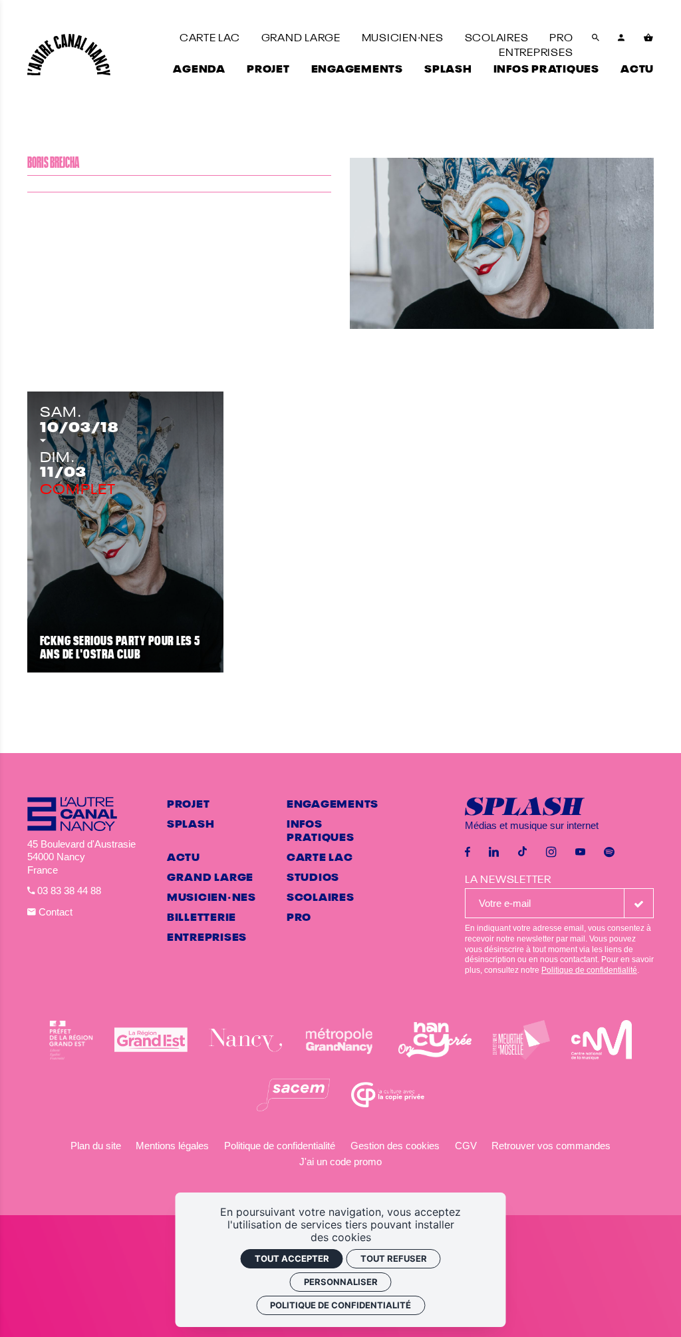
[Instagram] (551, 852)
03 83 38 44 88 (68, 890)
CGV (466, 1145)
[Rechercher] (596, 44)
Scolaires (320, 896)
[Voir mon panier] (649, 44)
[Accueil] (68, 55)
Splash (191, 823)
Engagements (332, 803)
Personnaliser (341, 1281)
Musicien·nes (211, 896)
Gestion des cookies (395, 1145)
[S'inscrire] (639, 903)
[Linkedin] (494, 852)
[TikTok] (522, 852)
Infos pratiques (320, 830)
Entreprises (207, 936)
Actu (183, 856)
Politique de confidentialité (589, 970)
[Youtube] (580, 852)
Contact (54, 912)
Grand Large (210, 876)
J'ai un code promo (340, 1161)
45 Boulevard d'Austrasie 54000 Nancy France (81, 857)
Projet (188, 803)
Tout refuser (393, 1258)
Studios (313, 876)
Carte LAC (320, 856)
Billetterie (201, 916)
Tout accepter (292, 1258)
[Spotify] (609, 852)
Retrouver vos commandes (551, 1145)
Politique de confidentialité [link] (340, 1305)
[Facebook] (467, 852)
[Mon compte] (621, 44)
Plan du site (95, 1145)
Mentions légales (172, 1145)
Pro (299, 916)
